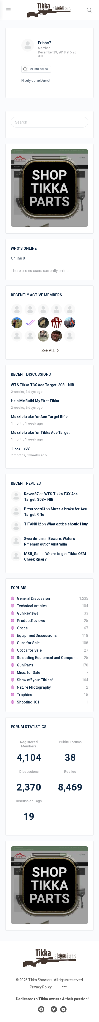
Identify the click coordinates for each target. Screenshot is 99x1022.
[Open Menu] (8, 9)
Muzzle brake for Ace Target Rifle (39, 417)
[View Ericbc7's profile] (27, 45)
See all (48, 350)
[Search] (89, 10)
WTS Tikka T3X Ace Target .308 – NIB (42, 385)
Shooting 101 (28, 702)
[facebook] (41, 1009)
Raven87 (31, 494)
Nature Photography (34, 687)
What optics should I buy (67, 524)
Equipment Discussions (37, 635)
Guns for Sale (28, 643)
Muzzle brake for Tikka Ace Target (40, 432)
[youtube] (63, 1009)
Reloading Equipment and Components (48, 658)
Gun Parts (25, 665)
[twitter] (54, 1009)
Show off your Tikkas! (35, 680)
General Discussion (33, 598)
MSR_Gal (32, 554)
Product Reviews (31, 621)
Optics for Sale (29, 650)
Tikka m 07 (20, 448)
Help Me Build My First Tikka (35, 401)
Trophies (24, 695)
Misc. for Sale (28, 672)
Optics (22, 628)
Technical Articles (32, 606)
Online (18, 258)
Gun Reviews (27, 613)
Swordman (33, 539)
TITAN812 (32, 524)
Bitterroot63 (34, 509)
